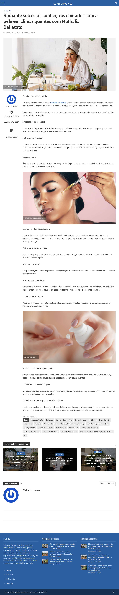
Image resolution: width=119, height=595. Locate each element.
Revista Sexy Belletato (89, 428)
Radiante (41, 428)
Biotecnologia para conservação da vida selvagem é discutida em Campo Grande (62, 546)
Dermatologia (104, 420)
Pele (106, 424)
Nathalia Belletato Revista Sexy (72, 424)
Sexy (44, 431)
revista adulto (61, 428)
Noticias (7, 11)
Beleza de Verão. (37, 420)
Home (8, 570)
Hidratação (28, 424)
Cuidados (92, 420)
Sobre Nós (10, 579)
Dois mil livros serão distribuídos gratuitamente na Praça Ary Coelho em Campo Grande (21, 459)
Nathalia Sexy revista (94, 424)
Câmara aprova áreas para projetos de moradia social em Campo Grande (61, 554)
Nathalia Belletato (58, 102)
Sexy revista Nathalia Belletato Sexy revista (96, 431)
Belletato (49, 420)
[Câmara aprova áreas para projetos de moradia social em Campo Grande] (45, 553)
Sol (25, 435)
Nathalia (38, 424)
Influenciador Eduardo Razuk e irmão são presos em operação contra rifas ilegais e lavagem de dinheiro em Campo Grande (98, 459)
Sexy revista (53, 431)
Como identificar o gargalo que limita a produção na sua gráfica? (59, 459)
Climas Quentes (81, 420)
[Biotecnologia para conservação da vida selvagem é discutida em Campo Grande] (45, 546)
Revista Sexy (73, 428)
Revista (50, 428)
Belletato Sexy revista (64, 420)
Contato (9, 574)
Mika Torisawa (11, 106)
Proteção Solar (29, 428)
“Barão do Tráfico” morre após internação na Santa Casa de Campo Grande (61, 561)
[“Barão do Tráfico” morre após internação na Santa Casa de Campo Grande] (45, 561)
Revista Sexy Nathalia (32, 431)
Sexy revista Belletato (69, 431)
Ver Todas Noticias (107, 483)
